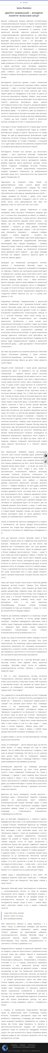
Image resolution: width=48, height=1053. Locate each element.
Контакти (31, 1045)
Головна (14, 1045)
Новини (23, 1045)
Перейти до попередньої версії (24, 1047)
